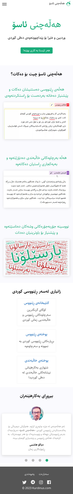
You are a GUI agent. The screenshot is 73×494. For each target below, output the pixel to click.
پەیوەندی (29, 474)
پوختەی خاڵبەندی (36, 360)
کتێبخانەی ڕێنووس (36, 303)
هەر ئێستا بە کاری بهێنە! (36, 50)
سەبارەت (44, 474)
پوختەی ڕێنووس (36, 334)
